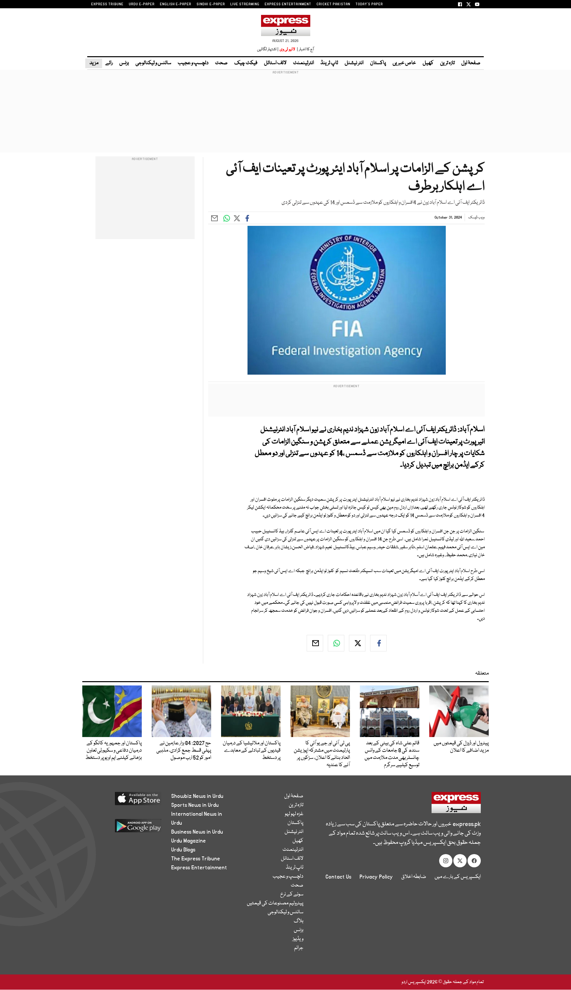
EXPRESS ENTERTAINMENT (288, 4)
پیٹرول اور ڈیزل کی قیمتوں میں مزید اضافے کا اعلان (461, 747)
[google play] (125, 828)
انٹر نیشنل (354, 63)
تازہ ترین (447, 63)
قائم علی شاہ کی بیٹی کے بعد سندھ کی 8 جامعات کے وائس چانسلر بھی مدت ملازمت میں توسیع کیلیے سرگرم (391, 754)
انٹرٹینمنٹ (303, 63)
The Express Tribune (195, 859)
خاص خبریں (404, 63)
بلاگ (298, 921)
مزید (93, 63)
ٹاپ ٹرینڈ (329, 63)
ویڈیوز (297, 939)
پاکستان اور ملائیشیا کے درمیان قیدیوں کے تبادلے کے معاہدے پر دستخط (252, 750)
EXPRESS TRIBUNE (107, 4)
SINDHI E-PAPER (211, 4)
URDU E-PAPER (142, 4)
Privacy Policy (376, 877)
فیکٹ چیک (245, 63)
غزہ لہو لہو (294, 814)
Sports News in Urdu (195, 805)
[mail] (315, 643)
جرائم (298, 948)
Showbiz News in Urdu (197, 796)
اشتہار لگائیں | (268, 49)
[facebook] (378, 643)
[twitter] (357, 643)
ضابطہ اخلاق (413, 877)
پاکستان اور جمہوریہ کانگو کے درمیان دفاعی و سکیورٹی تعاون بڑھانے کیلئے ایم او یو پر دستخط (113, 750)
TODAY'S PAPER (369, 4)
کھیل (428, 63)
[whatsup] (336, 643)
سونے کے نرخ (291, 894)
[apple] (125, 801)
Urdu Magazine (188, 841)
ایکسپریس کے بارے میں (458, 877)
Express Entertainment (199, 868)
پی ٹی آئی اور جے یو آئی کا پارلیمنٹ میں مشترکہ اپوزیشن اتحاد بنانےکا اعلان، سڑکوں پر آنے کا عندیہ (322, 754)
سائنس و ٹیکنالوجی (153, 63)
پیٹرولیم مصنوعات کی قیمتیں (275, 903)
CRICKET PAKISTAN (333, 4)
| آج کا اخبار (305, 49)
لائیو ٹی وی (287, 49)
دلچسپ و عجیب (193, 63)
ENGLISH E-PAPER (175, 4)
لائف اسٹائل (275, 63)
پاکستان (378, 63)
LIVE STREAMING (244, 4)
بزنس (124, 63)
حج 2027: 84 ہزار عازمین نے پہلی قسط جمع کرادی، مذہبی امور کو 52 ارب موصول (183, 750)
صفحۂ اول (470, 63)
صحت (221, 63)
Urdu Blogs (183, 850)
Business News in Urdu (197, 832)
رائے (109, 63)
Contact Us (338, 877)
